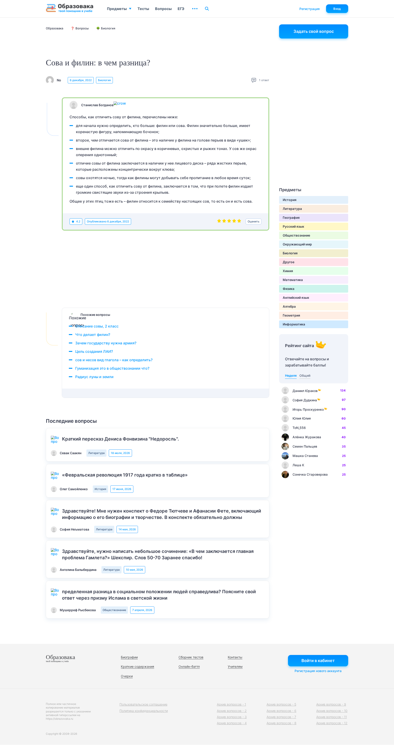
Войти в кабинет (318, 660)
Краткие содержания (137, 666)
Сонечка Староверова (310, 474)
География (291, 217)
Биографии (129, 657)
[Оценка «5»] (239, 221)
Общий (304, 375)
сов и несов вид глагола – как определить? (114, 360)
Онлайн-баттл (189, 666)
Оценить (253, 221)
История (100, 489)
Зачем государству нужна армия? (105, 343)
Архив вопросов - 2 (232, 711)
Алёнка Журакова (307, 437)
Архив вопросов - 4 (232, 723)
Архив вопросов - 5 (281, 704)
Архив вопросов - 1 (231, 704)
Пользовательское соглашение (143, 704)
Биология (104, 80)
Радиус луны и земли (94, 376)
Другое (288, 262)
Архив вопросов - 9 (331, 704)
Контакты (235, 657)
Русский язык (293, 226)
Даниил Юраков (305, 391)
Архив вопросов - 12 (331, 723)
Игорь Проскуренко (308, 409)
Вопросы (163, 8)
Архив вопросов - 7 (281, 717)
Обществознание (114, 610)
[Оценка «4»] (234, 221)
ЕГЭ (181, 8)
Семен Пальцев (305, 446)
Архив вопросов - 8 (281, 723)
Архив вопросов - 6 (281, 711)
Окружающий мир (297, 244)
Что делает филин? (92, 334)
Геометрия (291, 315)
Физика (288, 289)
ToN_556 (299, 428)
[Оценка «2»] (224, 221)
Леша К (298, 465)
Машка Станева (305, 456)
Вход (337, 8)
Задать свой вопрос (313, 31)
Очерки (127, 676)
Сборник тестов (191, 657)
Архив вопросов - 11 (331, 717)
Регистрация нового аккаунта (318, 671)
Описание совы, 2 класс (97, 326)
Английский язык (296, 297)
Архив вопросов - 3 (232, 717)
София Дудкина (305, 400)
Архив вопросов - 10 (331, 711)
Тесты (143, 8)
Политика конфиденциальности (143, 711)
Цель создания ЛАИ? (94, 351)
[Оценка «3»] (229, 221)
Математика (293, 280)
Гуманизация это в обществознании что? (112, 368)
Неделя (291, 375)
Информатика (294, 324)
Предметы (117, 8)
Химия (288, 271)
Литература (96, 453)
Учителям (235, 666)
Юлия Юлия (302, 418)
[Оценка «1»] (219, 221)
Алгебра (289, 306)
